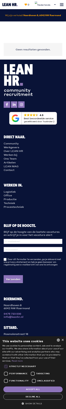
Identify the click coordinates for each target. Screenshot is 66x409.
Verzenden (13, 279)
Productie (10, 199)
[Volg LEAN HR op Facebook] (7, 104)
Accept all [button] (33, 389)
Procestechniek (14, 206)
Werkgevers (11, 147)
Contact (9, 170)
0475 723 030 (12, 313)
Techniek (9, 203)
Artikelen (10, 162)
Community (11, 143)
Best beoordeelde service (39, 118)
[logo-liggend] (10, 4)
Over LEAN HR (13, 151)
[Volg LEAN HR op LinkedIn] (14, 104)
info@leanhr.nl (13, 316)
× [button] (62, 340)
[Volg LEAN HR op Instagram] (21, 104)
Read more (17, 361)
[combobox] (58, 340)
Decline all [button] (33, 397)
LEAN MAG (11, 166)
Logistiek (10, 191)
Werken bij (10, 154)
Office (8, 195)
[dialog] (33, 372)
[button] (62, 4)
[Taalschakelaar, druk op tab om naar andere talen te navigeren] (45, 4)
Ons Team (10, 158)
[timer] (33, 15)
